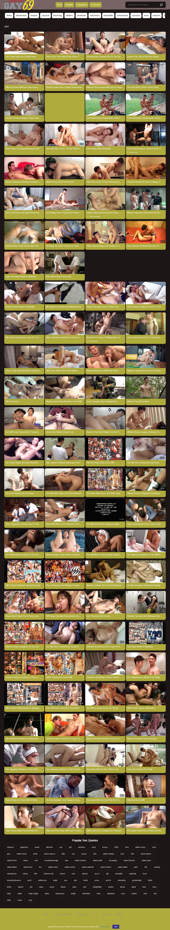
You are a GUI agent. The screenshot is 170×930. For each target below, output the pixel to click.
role (155, 893)
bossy (105, 847)
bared (62, 874)
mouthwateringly (51, 860)
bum (144, 887)
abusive (49, 847)
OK (115, 927)
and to (108, 880)
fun (40, 867)
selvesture (95, 15)
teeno (9, 15)
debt (9, 893)
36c (145, 867)
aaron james (146, 854)
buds (86, 880)
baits (55, 880)
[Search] (161, 5)
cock (154, 847)
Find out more (105, 927)
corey (96, 880)
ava (65, 880)
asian (37, 847)
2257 (96, 914)
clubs (25, 860)
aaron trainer (105, 867)
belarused (60, 893)
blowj (25, 874)
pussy (84, 854)
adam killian (12, 867)
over (73, 874)
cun (73, 854)
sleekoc (69, 15)
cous (123, 893)
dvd (84, 887)
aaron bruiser (129, 860)
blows (63, 887)
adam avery (22, 854)
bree (145, 874)
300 (94, 854)
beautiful (118, 874)
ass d (97, 874)
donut (122, 887)
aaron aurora (49, 854)
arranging (113, 860)
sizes (146, 15)
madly (73, 893)
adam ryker (146, 860)
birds (35, 854)
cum (36, 860)
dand (133, 887)
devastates (21, 15)
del (31, 887)
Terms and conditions (63, 914)
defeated (110, 893)
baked (20, 887)
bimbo (134, 893)
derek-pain (133, 152)
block (9, 887)
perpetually (136, 880)
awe (66, 860)
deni (98, 893)
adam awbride (88, 867)
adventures (12, 874)
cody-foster (93, 341)
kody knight (33, 893)
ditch (9, 900)
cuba (41, 887)
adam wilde (122, 867)
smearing (122, 880)
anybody (132, 874)
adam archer (70, 867)
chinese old (48, 874)
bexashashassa (14, 880)
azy (60, 847)
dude (47, 893)
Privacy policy (82, 914)
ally (107, 874)
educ (74, 887)
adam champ (108, 854)
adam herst (12, 860)
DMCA (45, 914)
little (63, 854)
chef (145, 893)
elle (35, 874)
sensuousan (122, 15)
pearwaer (81, 15)
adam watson (80, 860)
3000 (116, 847)
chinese (10, 847)
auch (29, 880)
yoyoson (45, 15)
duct (154, 887)
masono (156, 15)
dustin (110, 887)
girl (70, 847)
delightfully (97, 887)
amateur (81, 847)
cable (19, 893)
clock (20, 900)
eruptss (34, 15)
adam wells (97, 860)
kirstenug (57, 15)
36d (132, 854)
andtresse (42, 880)
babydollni (108, 15)
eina (127, 847)
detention (86, 893)
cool (30, 900)
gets (136, 867)
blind (150, 880)
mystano (136, 15)
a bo (122, 854)
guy (8, 854)
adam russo (140, 847)
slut (75, 880)
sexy (94, 847)
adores (85, 874)
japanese (24, 847)
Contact (106, 914)
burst (52, 887)
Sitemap (118, 914)
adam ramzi (53, 867)
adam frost (28, 867)
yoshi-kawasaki (94, 216)
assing (157, 867)
